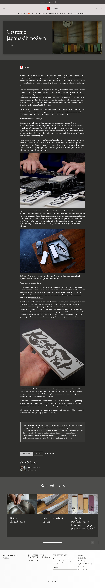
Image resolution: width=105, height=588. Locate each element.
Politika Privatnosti (83, 570)
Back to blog (26, 453)
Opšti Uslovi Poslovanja (85, 564)
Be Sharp (54, 581)
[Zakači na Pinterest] (48, 454)
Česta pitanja (53, 13)
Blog (44, 13)
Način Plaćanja (82, 558)
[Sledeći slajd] (96, 542)
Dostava (80, 555)
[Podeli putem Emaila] (53, 454)
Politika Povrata (83, 567)
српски (98, 2)
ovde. (70, 438)
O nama (62, 13)
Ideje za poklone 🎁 (23, 13)
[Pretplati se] (75, 567)
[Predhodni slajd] (92, 542)
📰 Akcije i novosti (82, 13)
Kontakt (70, 13)
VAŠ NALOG (7, 558)
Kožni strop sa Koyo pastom (61, 307)
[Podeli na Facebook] (45, 454)
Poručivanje (81, 561)
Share (39, 453)
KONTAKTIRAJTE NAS (10, 555)
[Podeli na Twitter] (50, 454)
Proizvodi (35, 13)
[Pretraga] (4, 8)
